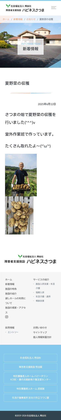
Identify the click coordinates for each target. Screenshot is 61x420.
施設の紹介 (11, 293)
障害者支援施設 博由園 (30, 367)
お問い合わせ (40, 327)
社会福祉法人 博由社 (30, 357)
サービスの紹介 (41, 279)
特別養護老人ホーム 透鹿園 (30, 388)
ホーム (6, 19)
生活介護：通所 (43, 296)
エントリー (13, 332)
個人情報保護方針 (42, 337)
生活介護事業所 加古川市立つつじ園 (30, 397)
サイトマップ (40, 332)
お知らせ (30, 19)
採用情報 (9, 327)
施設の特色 (11, 288)
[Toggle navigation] (54, 8)
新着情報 (17, 19)
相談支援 (40, 300)
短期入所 (40, 292)
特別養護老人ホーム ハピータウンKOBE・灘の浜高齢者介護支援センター (30, 378)
